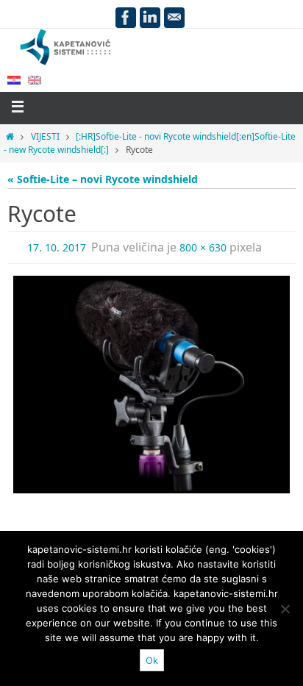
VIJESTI (45, 136)
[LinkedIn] (150, 17)
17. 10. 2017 (56, 247)
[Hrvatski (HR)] (14, 79)
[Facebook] (125, 17)
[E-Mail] (174, 17)
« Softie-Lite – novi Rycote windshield (102, 179)
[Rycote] (151, 384)
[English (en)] (34, 79)
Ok (152, 660)
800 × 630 (203, 247)
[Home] (10, 136)
